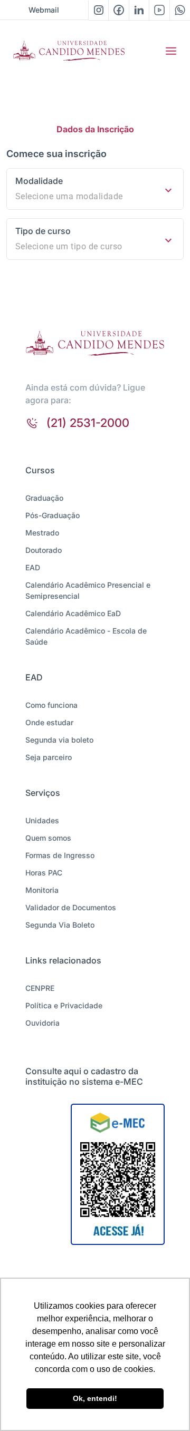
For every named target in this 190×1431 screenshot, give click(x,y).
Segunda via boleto (59, 739)
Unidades (42, 820)
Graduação (44, 497)
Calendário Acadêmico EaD (73, 613)
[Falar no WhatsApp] (180, 10)
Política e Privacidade (63, 1005)
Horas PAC (43, 872)
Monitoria (42, 889)
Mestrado (42, 532)
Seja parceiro (48, 757)
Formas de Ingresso (59, 855)
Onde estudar (49, 722)
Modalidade (39, 181)
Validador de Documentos (70, 907)
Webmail (43, 9)
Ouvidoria (42, 1022)
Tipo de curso (43, 231)
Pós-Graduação (52, 515)
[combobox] (95, 196)
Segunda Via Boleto (59, 924)
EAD (32, 567)
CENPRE (39, 988)
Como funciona (51, 704)
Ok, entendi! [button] (95, 1398)
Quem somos (48, 837)
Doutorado (43, 550)
